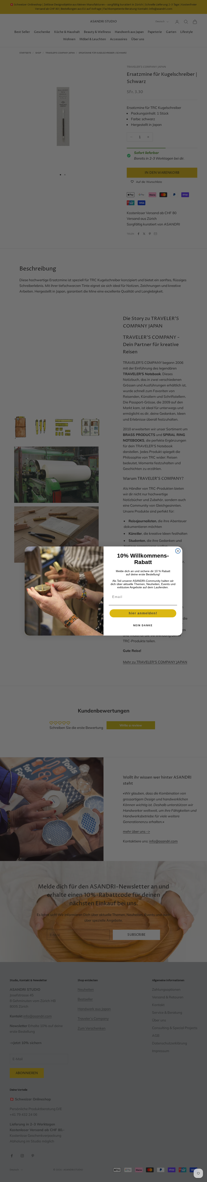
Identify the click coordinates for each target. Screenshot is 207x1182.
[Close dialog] (177, 550)
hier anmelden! (143, 613)
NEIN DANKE (143, 625)
